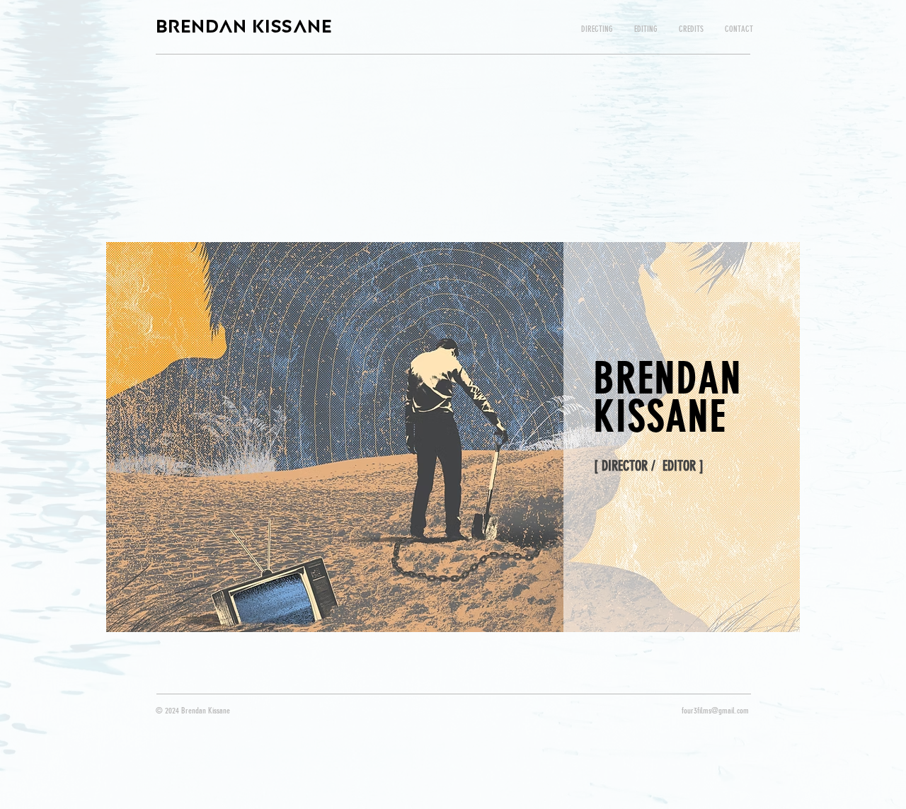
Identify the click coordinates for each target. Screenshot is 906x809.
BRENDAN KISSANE (244, 25)
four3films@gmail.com (715, 711)
